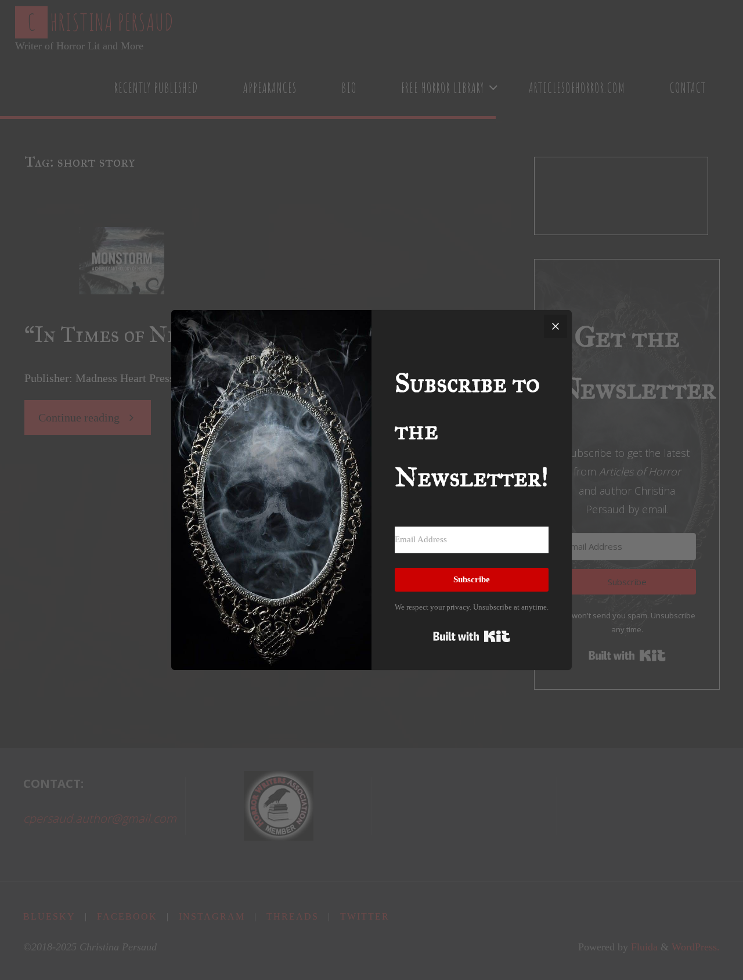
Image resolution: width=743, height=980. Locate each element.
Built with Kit (471, 636)
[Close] (555, 326)
